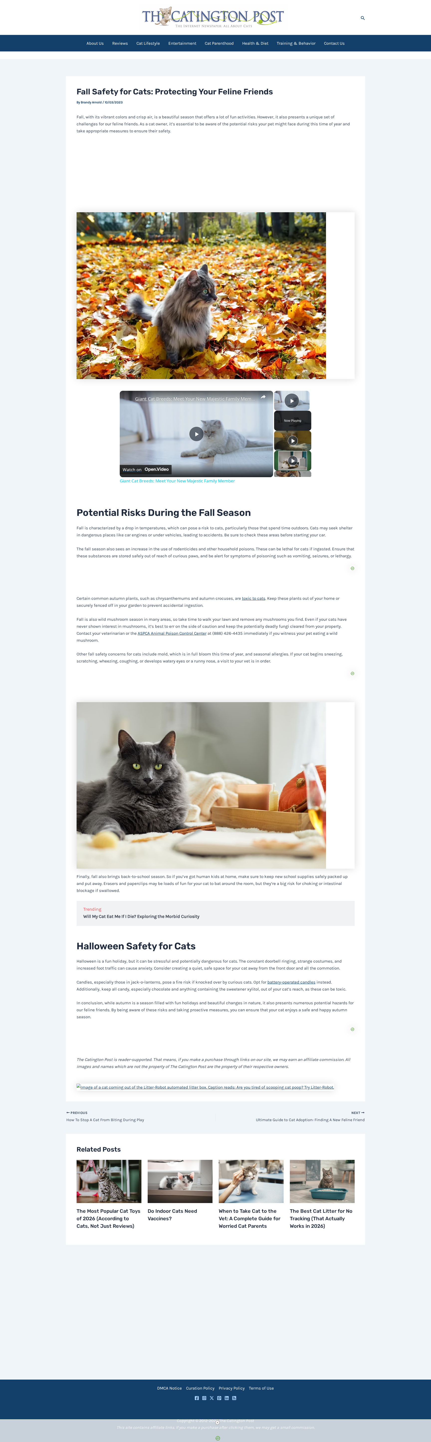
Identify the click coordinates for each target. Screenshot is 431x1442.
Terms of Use (261, 1388)
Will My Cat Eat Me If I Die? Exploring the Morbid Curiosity (141, 916)
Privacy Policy (232, 1388)
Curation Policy (200, 1388)
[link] (128, 399)
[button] (363, 17)
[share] (263, 396)
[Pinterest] (219, 1398)
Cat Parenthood (219, 43)
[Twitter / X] (212, 1398)
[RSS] (234, 1398)
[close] (217, 1422)
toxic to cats (253, 598)
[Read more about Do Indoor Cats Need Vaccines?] (180, 1181)
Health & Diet (255, 43)
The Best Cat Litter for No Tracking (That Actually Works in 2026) (321, 1218)
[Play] (293, 441)
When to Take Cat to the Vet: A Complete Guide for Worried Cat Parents (249, 1218)
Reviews (120, 43)
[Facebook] (197, 1398)
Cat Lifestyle (148, 43)
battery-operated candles (291, 982)
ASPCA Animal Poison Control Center (172, 633)
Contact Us (334, 43)
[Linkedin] (226, 1398)
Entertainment (182, 43)
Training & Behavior (296, 43)
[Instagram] (204, 1398)
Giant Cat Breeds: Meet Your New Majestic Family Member (195, 399)
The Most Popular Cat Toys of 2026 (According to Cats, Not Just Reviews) (108, 1218)
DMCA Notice (169, 1388)
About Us (95, 43)
